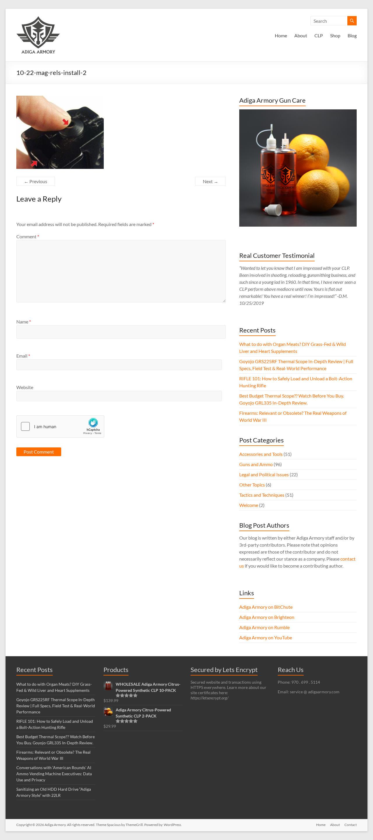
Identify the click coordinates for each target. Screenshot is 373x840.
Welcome (248, 505)
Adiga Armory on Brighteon (266, 617)
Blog (352, 35)
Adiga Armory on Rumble (264, 627)
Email (23, 355)
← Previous (35, 181)
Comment (27, 236)
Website (24, 387)
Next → (210, 181)
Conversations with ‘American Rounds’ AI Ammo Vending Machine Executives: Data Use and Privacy (54, 773)
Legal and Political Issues (264, 474)
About (300, 35)
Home (281, 35)
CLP (318, 35)
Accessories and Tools (261, 454)
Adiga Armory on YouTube (265, 637)
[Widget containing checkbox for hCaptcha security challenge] (60, 426)
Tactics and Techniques (261, 495)
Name (23, 321)
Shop (335, 35)
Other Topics (252, 484)
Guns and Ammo (256, 464)
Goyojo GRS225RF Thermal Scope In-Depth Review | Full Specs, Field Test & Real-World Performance (55, 705)
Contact (350, 824)
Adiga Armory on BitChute (266, 607)
